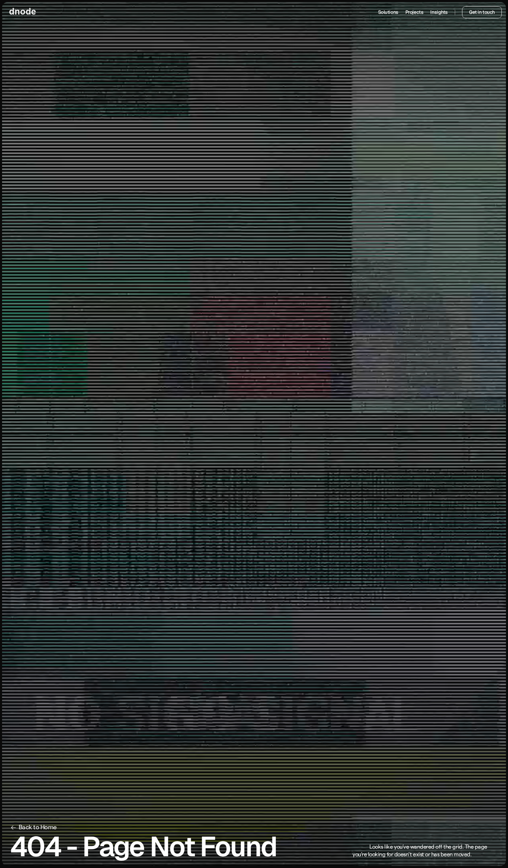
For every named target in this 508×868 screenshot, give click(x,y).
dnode (22, 12)
